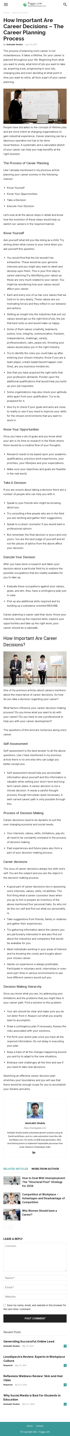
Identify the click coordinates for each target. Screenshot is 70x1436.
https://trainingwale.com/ (35, 1128)
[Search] (65, 4)
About (30, 1425)
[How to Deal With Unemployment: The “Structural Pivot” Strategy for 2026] (11, 1180)
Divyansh (8, 1365)
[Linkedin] (35, 1153)
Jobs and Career (20, 12)
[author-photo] (35, 1118)
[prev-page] (5, 1227)
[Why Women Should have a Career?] (11, 1214)
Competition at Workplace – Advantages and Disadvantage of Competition (43, 1198)
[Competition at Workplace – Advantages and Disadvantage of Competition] (11, 1198)
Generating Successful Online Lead (28, 1341)
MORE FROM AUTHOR (45, 1168)
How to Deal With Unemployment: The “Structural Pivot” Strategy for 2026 (44, 1182)
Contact (39, 1425)
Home (6, 12)
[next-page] (11, 1227)
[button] (5, 4)
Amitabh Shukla (14, 44)
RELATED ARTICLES (15, 1168)
